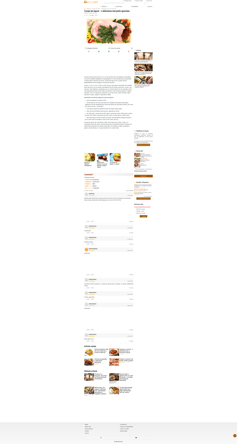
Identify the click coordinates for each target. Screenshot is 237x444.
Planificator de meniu (142, 145)
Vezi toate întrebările (148, 196)
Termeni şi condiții (124, 428)
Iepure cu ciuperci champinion (88, 164)
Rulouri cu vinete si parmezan (145, 160)
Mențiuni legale (123, 431)
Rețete (103, 6)
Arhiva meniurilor (141, 169)
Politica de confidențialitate (126, 426)
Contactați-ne (123, 424)
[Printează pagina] (131, 48)
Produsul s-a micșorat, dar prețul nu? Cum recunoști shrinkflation (101, 376)
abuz (131, 221)
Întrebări (134, 6)
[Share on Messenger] (98, 51)
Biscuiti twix (143, 165)
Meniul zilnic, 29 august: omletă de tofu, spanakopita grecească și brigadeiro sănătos (100, 391)
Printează (149, 169)
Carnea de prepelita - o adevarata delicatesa (101, 360)
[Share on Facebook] (88, 51)
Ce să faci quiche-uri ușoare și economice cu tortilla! (146, 156)
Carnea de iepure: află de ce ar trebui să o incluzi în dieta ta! (101, 350)
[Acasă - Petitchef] (84, 8)
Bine (93, 184)
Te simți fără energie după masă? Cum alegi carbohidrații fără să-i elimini (126, 390)
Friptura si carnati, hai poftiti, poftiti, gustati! (126, 359)
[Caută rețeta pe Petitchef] (144, 3)
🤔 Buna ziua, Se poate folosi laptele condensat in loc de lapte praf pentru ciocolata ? (143, 186)
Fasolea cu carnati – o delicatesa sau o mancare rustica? (126, 350)
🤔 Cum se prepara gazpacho (141, 189)
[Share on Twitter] (118, 51)
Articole (119, 6)
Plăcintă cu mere (140, 211)
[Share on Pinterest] (128, 51)
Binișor (94, 186)
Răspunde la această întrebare (139, 188)
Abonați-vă (143, 176)
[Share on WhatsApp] (108, 51)
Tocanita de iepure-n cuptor (114, 163)
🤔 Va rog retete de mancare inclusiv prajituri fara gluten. (143, 193)
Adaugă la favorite (92, 48)
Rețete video (88, 426)
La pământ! (95, 188)
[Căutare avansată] (147, 3)
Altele (149, 6)
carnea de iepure (94, 85)
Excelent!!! (95, 179)
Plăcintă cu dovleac (140, 213)
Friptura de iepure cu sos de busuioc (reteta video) (102, 165)
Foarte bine (95, 181)
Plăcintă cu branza (140, 209)
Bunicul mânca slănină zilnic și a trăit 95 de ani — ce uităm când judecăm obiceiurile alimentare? (121, 378)
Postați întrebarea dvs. (144, 198)
